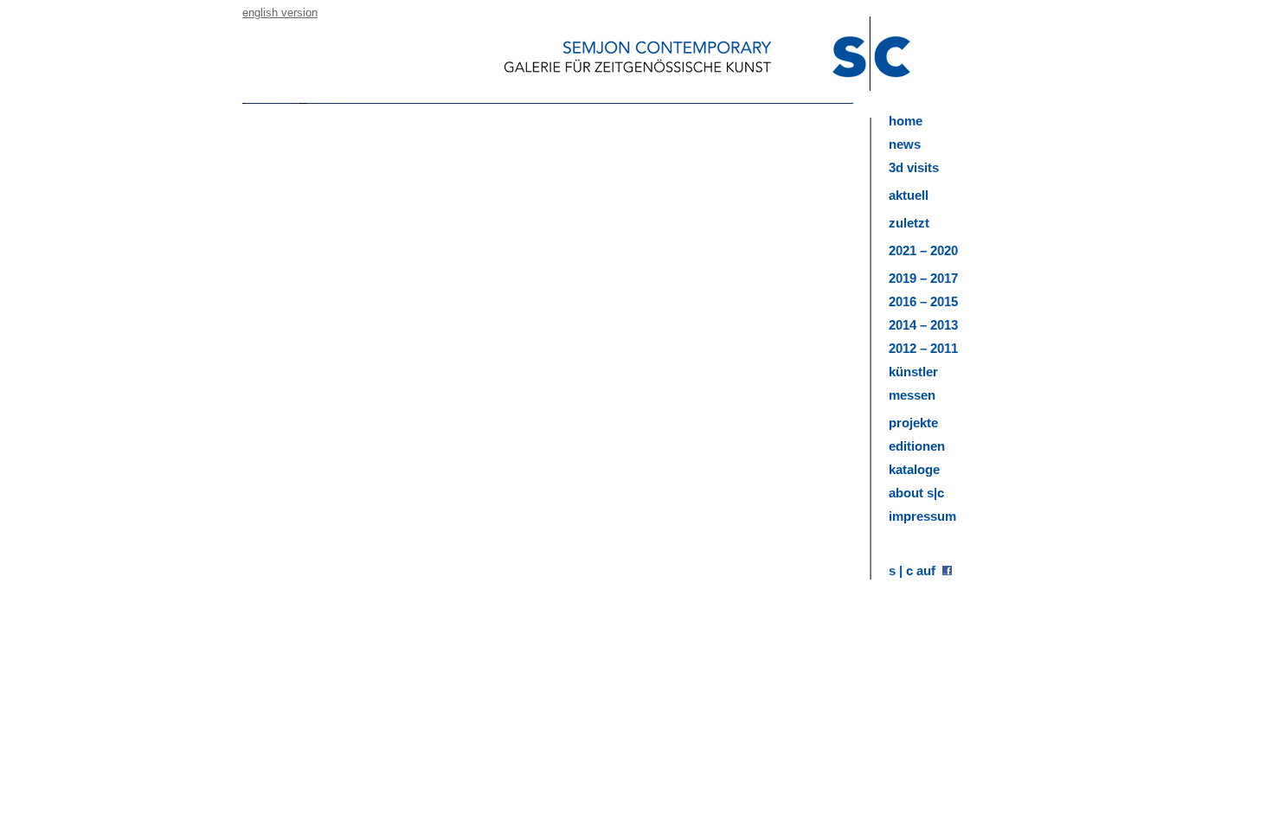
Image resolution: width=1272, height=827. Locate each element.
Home (905, 120)
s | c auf (915, 570)
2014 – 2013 (923, 324)
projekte (913, 422)
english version (280, 12)
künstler (913, 371)
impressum (922, 516)
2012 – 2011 (923, 348)
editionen (917, 446)
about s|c (916, 492)
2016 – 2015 (923, 301)
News (905, 144)
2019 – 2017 (923, 278)
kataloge (914, 469)
